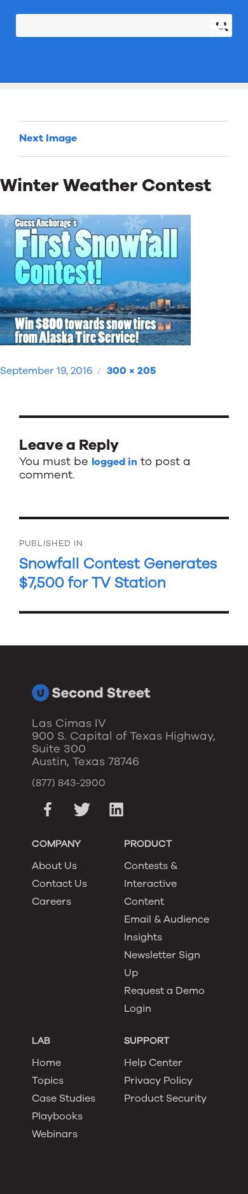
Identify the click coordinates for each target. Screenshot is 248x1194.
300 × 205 (131, 371)
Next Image (48, 138)
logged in (114, 462)
